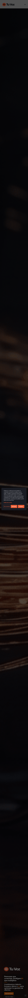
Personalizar (7, 506)
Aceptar (21, 506)
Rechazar (14, 506)
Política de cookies (8, 502)
